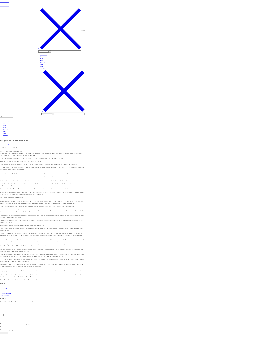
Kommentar (3, 312)
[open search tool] (59, 49)
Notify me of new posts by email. (9, 330)
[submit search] (49, 52)
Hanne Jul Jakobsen (4, 2)
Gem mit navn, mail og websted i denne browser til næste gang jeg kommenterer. (19, 324)
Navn (1, 315)
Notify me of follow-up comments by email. (11, 327)
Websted (2, 321)
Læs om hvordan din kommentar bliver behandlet (31, 336)
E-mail (2, 318)
